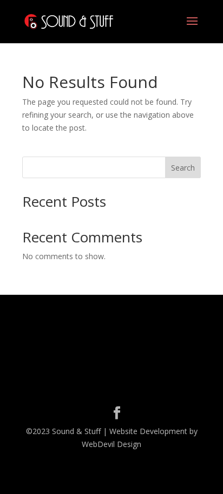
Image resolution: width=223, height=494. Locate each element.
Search (183, 168)
